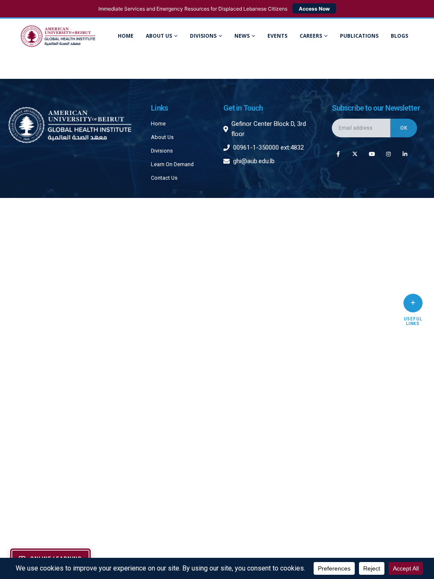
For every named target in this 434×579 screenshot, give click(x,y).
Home (126, 35)
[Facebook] (338, 154)
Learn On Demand (172, 164)
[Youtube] (371, 154)
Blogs (399, 35)
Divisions (162, 151)
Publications (359, 35)
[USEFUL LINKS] (413, 303)
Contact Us (164, 178)
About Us (159, 35)
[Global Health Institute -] (58, 36)
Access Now (314, 9)
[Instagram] (388, 154)
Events (277, 35)
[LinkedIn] (405, 154)
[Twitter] (355, 154)
